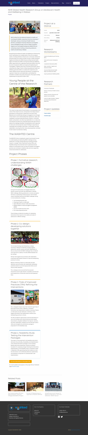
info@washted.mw (63, 412)
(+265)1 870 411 (62, 410)
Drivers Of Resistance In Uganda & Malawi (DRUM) (34, 394)
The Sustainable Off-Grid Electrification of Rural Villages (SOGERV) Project (15, 394)
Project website (47, 113)
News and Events (55, 3)
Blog (63, 3)
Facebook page (15, 366)
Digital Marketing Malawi (75, 429)
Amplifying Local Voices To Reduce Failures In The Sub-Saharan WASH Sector (53, 394)
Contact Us (68, 3)
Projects (47, 3)
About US (36, 410)
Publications (41, 3)
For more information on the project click (20, 361)
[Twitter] (62, 417)
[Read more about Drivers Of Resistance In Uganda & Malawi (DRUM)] (35, 386)
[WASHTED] (14, 3)
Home (28, 3)
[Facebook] (59, 417)
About (33, 3)
